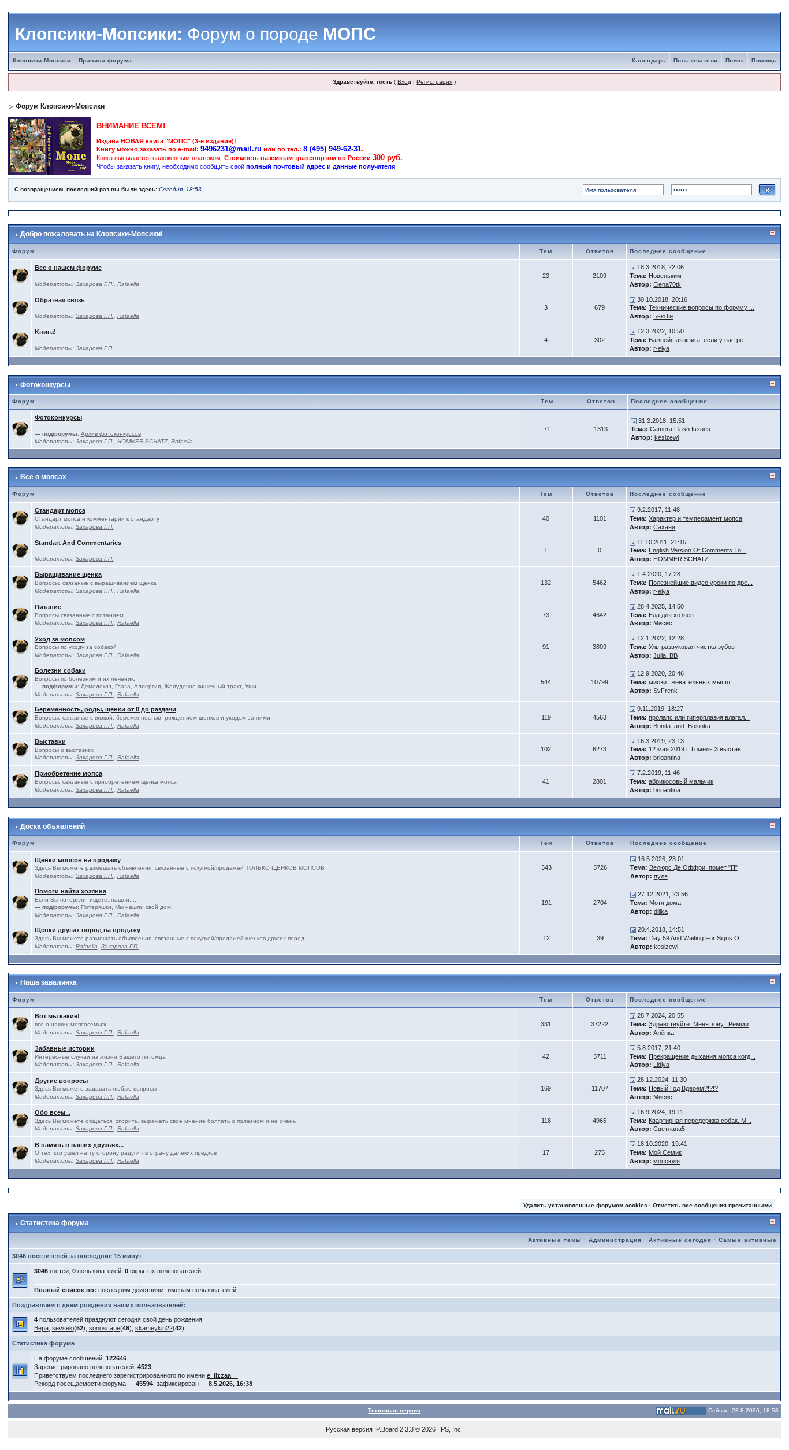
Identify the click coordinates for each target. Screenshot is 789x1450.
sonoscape (104, 1328)
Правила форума (105, 60)
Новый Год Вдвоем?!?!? (683, 1088)
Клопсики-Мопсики (42, 60)
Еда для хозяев (671, 614)
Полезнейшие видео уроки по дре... (701, 582)
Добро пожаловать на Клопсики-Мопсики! (91, 234)
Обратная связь (60, 299)
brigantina (666, 757)
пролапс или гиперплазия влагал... (699, 717)
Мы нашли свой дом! (144, 907)
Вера (41, 1328)
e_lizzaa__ (222, 1375)
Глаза (123, 686)
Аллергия (147, 686)
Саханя (664, 527)
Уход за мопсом (60, 639)
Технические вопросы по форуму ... (701, 307)
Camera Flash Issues (680, 428)
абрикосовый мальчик (681, 781)
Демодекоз (96, 686)
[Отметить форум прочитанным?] (20, 275)
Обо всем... (52, 1112)
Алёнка (663, 1032)
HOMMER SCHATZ (142, 441)
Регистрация (434, 82)
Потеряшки (96, 907)
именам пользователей (202, 1289)
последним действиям (131, 1289)
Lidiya (661, 1064)
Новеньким (665, 275)
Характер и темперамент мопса (695, 518)
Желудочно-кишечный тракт (202, 686)
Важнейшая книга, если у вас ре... (699, 339)
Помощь (763, 60)
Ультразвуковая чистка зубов (692, 646)
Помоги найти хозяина (70, 891)
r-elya (661, 348)
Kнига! (45, 331)
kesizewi (666, 437)
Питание (48, 606)
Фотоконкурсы (45, 385)
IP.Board (386, 1429)
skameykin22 (154, 1328)
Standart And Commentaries (78, 542)
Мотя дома (665, 902)
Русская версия (349, 1429)
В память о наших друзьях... (79, 1144)
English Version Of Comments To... (697, 550)
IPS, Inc (450, 1429)
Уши (250, 686)
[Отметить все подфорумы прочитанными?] (20, 428)
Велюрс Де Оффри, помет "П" (693, 867)
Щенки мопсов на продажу (78, 859)
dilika (661, 911)
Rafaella (128, 284)
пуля (661, 876)
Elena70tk (667, 284)
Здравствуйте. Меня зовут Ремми (699, 1024)
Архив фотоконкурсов (111, 434)
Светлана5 (669, 1128)
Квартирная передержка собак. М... (700, 1120)
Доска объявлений (52, 826)
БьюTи (663, 316)
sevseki (63, 1328)
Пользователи (695, 60)
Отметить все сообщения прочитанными (712, 1205)
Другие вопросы (61, 1080)
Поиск (735, 60)
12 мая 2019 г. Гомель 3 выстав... (697, 749)
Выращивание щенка (68, 574)
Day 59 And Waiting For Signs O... (697, 937)
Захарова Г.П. (95, 284)
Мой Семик (665, 1152)
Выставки (50, 741)
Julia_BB (665, 655)
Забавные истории (65, 1048)
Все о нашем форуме (68, 267)
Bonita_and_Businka (681, 725)
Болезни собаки (60, 670)
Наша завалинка (48, 982)
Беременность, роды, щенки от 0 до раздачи (105, 709)
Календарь (649, 60)
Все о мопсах (43, 477)
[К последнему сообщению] (632, 267)
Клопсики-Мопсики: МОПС (195, 33)
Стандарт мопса (60, 510)
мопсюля (666, 1161)
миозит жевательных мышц (689, 681)
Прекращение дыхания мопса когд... (702, 1056)
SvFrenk (665, 690)
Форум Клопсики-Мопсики (60, 106)
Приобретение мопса (68, 773)
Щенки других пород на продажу (87, 929)
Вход (404, 82)
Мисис (662, 623)
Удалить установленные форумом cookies (585, 1205)
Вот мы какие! (57, 1016)
